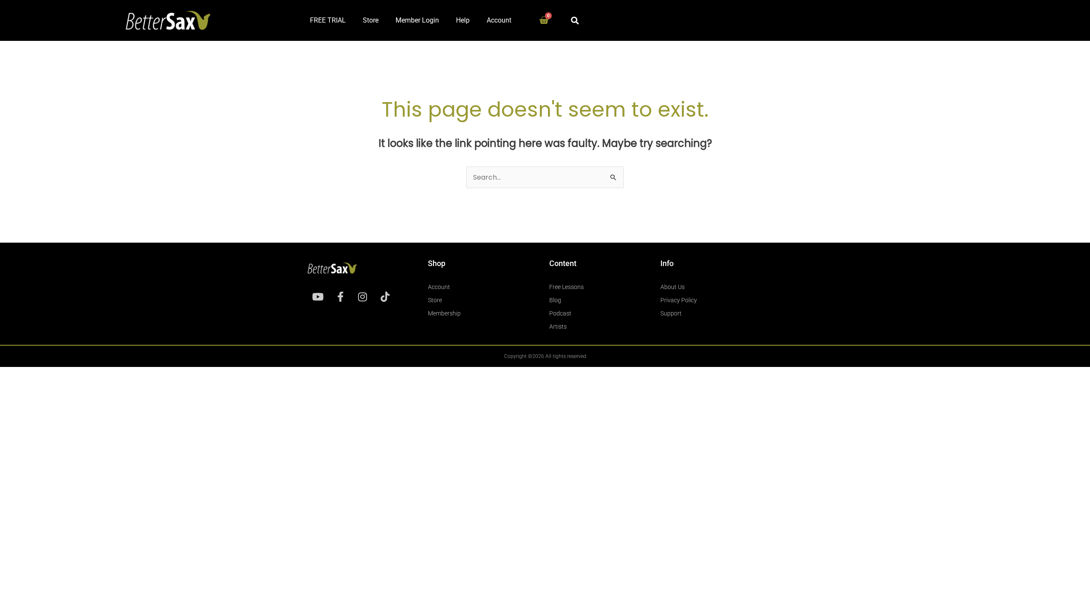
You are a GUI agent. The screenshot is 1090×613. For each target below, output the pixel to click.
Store (371, 20)
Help (463, 20)
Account (499, 20)
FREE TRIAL (328, 20)
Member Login (417, 20)
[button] (575, 20)
